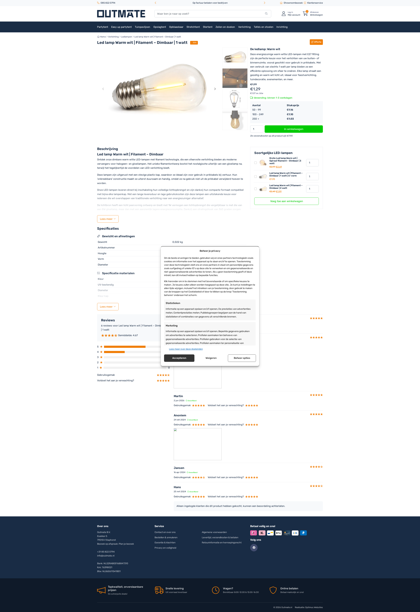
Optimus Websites (314, 607)
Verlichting (244, 26)
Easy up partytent (121, 26)
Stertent (207, 26)
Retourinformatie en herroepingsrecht (222, 542)
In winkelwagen (293, 129)
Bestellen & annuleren (166, 537)
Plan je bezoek (126, 544)
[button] (264, 3)
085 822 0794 (108, 2)
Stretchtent (193, 26)
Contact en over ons (165, 532)
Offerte (317, 42)
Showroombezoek (293, 2)
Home (103, 36)
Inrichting (282, 26)
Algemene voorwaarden (214, 532)
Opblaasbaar (176, 26)
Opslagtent (159, 26)
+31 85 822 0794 (106, 551)
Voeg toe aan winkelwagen (286, 201)
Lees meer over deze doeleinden (186, 349)
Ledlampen (126, 36)
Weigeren (211, 358)
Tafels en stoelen (263, 26)
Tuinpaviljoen (142, 26)
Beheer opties (242, 358)
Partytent (102, 26)
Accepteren (179, 358)
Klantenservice (315, 2)
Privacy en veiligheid (165, 547)
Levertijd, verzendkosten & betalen (220, 537)
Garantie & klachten (165, 542)
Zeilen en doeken (225, 26)
